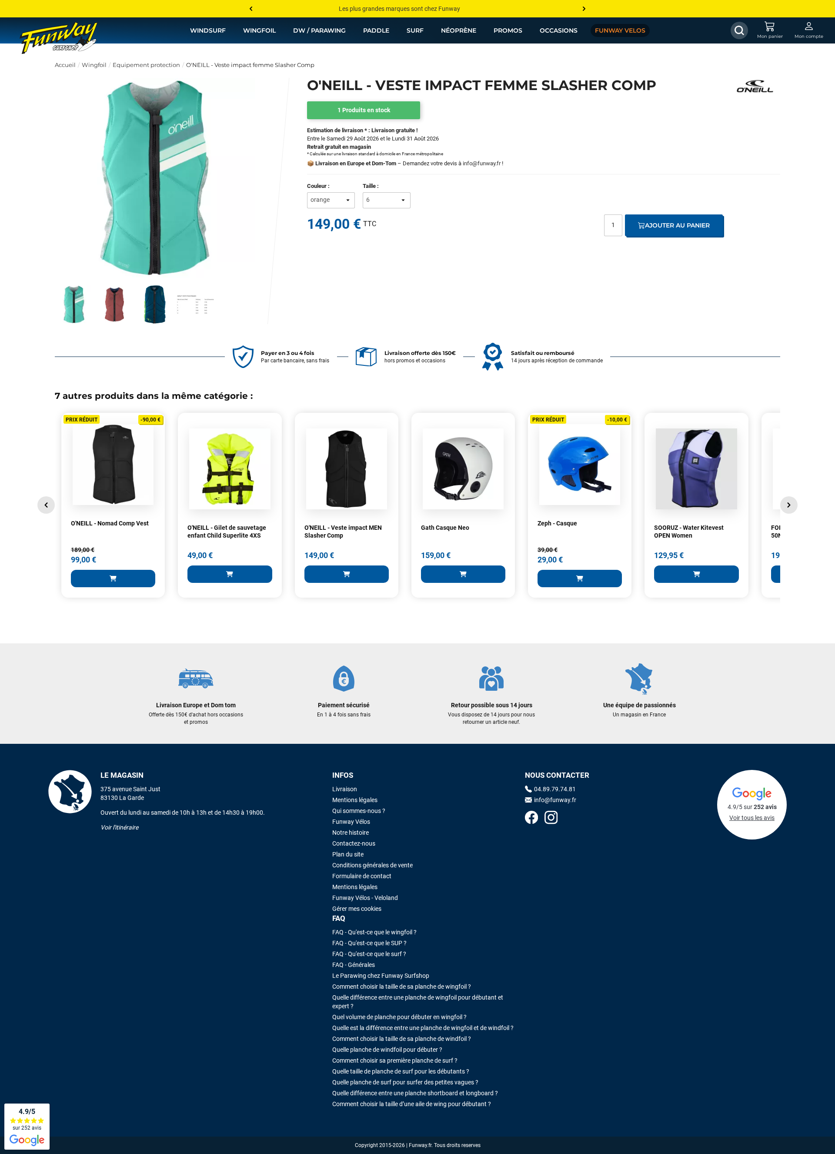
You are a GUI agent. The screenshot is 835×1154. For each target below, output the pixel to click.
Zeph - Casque (557, 523)
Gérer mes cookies (356, 908)
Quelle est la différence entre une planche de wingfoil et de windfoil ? (423, 1027)
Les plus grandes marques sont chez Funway (399, 8)
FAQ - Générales (353, 964)
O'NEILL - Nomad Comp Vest (110, 523)
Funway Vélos (351, 821)
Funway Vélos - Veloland (365, 897)
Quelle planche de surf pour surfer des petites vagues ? (405, 1082)
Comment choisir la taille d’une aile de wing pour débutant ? (411, 1103)
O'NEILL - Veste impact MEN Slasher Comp (343, 531)
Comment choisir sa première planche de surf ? (395, 1060)
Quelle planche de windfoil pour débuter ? (387, 1049)
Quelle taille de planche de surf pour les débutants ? (400, 1071)
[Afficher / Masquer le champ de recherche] (739, 30)
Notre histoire (350, 832)
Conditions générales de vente (372, 865)
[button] (46, 505)
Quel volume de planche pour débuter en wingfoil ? (399, 1017)
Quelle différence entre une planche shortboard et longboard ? (415, 1093)
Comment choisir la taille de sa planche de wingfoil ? (401, 986)
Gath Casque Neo (445, 527)
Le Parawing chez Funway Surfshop (380, 975)
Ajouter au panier (677, 225)
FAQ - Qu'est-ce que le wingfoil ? (374, 932)
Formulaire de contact (361, 876)
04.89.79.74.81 (555, 789)
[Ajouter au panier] (113, 578)
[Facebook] (531, 818)
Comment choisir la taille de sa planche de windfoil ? (401, 1038)
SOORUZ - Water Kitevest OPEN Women (689, 531)
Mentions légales (354, 799)
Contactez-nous (353, 843)
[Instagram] (551, 818)
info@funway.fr (482, 163)
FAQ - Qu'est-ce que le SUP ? (369, 943)
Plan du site (348, 854)
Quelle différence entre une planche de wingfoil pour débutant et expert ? (417, 1002)
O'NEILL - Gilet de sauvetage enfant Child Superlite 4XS (226, 531)
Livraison (344, 789)
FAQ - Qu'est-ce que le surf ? (369, 953)
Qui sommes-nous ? (358, 810)
